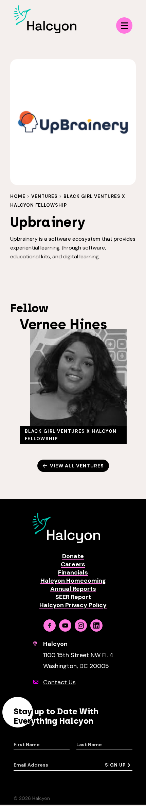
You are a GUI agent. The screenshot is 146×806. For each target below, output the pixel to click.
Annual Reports (73, 589)
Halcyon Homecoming (73, 581)
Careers (73, 564)
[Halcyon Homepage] (45, 31)
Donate (73, 556)
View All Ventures (77, 466)
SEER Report (73, 597)
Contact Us (59, 682)
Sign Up (115, 765)
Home (17, 196)
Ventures (44, 196)
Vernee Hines (63, 324)
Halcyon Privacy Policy (73, 605)
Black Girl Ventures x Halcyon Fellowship (71, 435)
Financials (73, 572)
